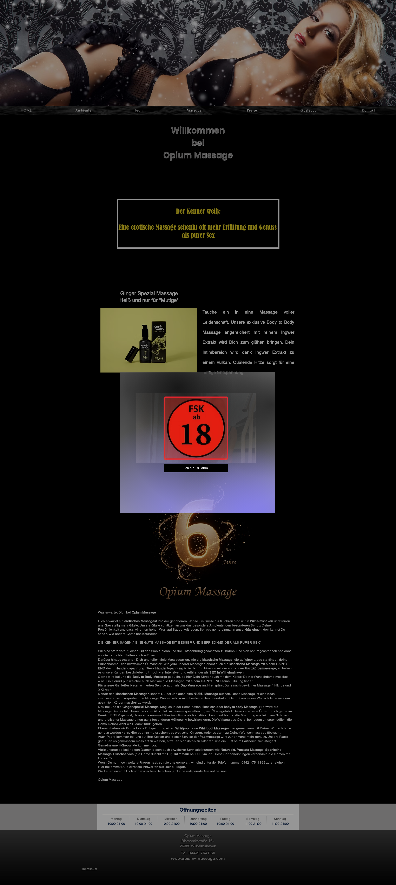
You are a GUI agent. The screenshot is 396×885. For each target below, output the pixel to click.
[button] (196, 468)
